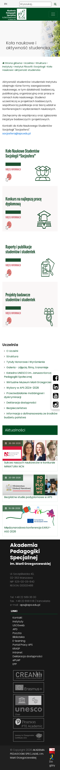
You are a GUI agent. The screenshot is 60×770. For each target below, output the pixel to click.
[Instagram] (55, 404)
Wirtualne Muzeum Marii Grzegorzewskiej (32, 382)
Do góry (52, 763)
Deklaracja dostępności (21, 402)
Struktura (41, 63)
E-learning (19, 641)
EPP (15, 664)
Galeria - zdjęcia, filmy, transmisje (27, 367)
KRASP (16, 648)
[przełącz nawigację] (53, 14)
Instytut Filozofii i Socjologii (30, 66)
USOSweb (19, 625)
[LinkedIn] (55, 387)
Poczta (17, 633)
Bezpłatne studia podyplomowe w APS (28, 497)
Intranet (17, 652)
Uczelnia (29, 63)
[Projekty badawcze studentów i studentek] (30, 304)
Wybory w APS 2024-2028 (22, 388)
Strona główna (14, 63)
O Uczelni (12, 351)
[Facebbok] (55, 378)
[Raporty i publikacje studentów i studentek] (30, 256)
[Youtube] (55, 396)
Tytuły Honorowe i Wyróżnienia (25, 362)
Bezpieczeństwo (16, 408)
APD (15, 629)
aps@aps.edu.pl (30, 605)
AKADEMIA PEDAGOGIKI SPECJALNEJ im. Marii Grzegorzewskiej (27, 754)
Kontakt (17, 617)
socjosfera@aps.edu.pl (16, 133)
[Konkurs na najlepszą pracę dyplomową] (30, 208)
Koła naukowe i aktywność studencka (27, 68)
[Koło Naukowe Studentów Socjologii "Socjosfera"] (30, 160)
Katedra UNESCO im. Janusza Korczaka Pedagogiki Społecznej (29, 375)
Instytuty (7, 66)
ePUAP (16, 660)
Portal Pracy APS (23, 645)
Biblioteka (18, 637)
